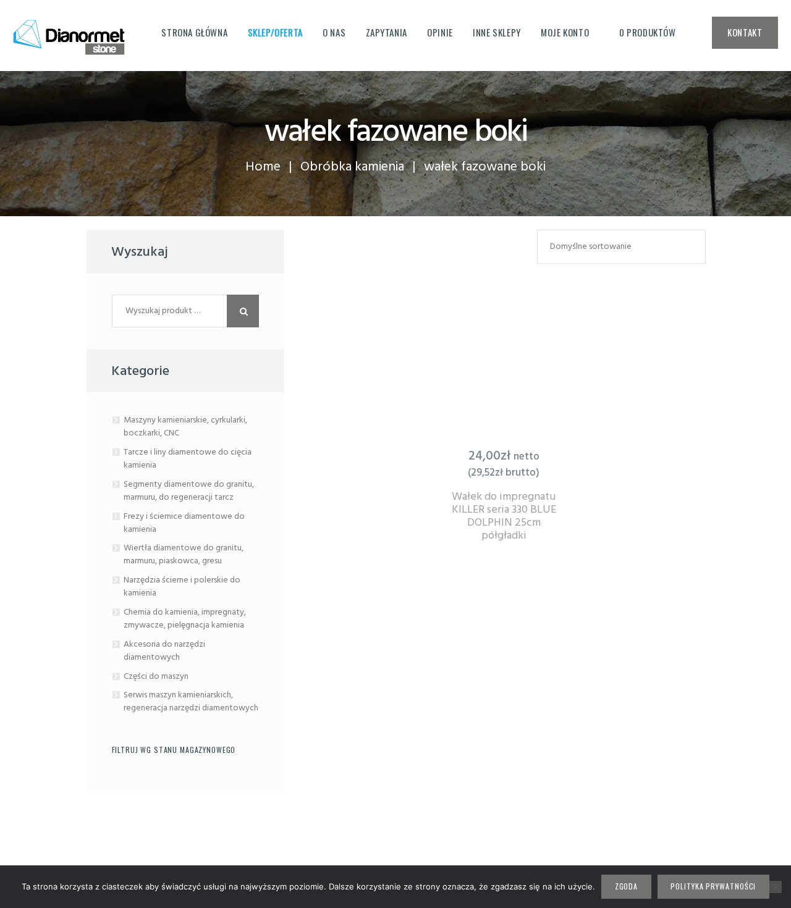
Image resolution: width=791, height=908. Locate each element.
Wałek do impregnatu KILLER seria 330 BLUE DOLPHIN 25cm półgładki (504, 516)
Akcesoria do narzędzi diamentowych (164, 651)
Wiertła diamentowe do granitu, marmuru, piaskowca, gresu (183, 554)
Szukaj (243, 311)
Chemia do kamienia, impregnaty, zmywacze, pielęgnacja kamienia (185, 619)
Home (263, 167)
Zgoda (626, 886)
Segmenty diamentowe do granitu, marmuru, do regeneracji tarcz (189, 491)
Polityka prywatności (713, 886)
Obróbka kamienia (352, 167)
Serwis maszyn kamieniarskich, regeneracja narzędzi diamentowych (191, 701)
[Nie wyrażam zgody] (775, 887)
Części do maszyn (156, 677)
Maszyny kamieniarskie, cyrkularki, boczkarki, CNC (185, 426)
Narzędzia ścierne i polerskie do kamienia (182, 586)
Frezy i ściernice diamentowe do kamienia (184, 523)
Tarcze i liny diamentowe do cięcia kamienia (188, 459)
